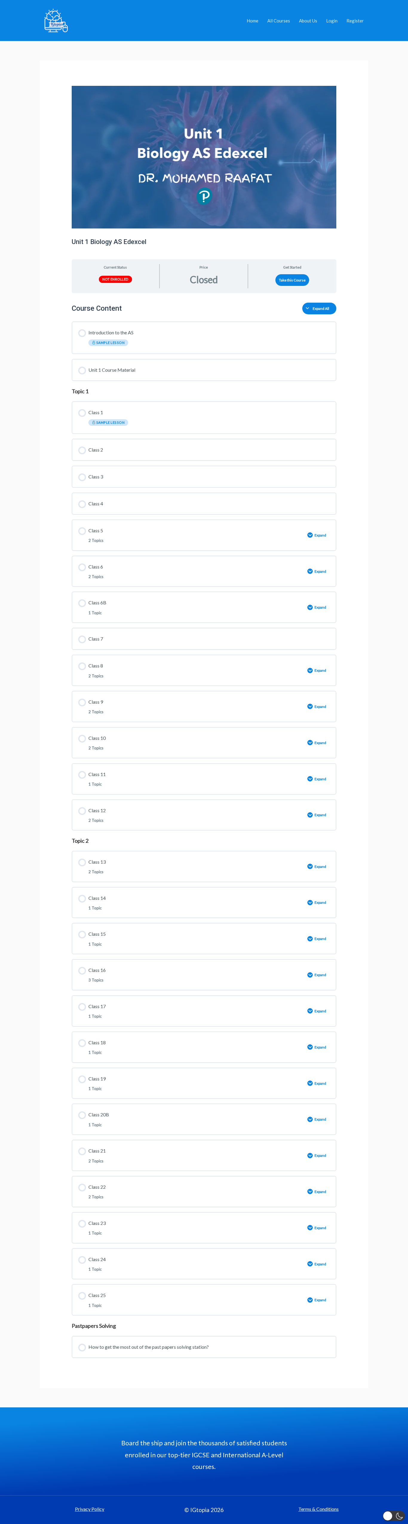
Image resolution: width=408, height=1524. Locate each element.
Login (332, 20)
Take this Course (292, 280)
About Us (308, 20)
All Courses (278, 20)
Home (252, 20)
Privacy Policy (89, 1509)
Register (355, 20)
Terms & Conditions (318, 1509)
